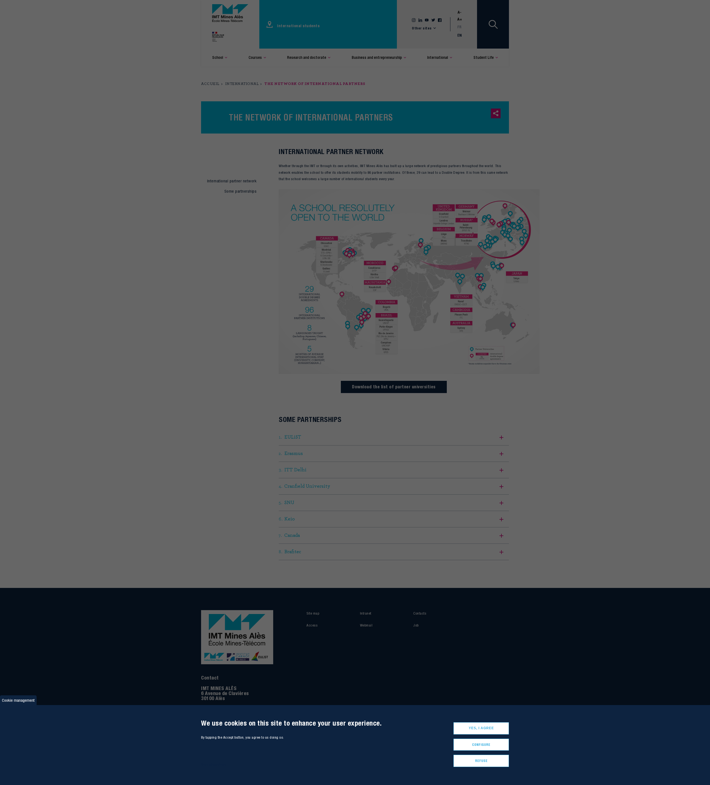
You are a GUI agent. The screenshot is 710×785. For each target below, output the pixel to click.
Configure (481, 745)
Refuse (481, 761)
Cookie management (18, 700)
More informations (213, 764)
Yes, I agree (481, 728)
